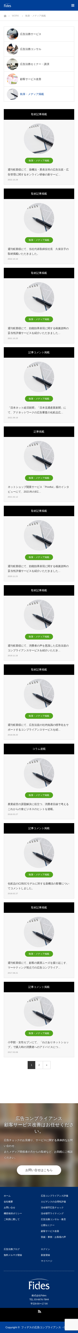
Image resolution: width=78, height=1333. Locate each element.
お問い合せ (9, 1207)
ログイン (45, 1249)
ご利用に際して (12, 1219)
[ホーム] (5, 14)
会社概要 (8, 1201)
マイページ (46, 1261)
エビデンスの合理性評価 (53, 1201)
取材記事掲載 (39, 114)
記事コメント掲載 (39, 352)
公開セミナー (48, 1225)
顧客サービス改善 (50, 1231)
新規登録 (45, 1255)
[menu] (72, 5)
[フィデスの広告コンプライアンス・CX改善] (26, 5)
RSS (39, 1311)
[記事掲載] (39, 456)
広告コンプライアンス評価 (54, 1195)
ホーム (7, 1195)
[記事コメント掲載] (39, 377)
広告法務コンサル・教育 (53, 1219)
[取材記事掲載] (39, 139)
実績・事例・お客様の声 (53, 1237)
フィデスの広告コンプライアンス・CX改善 (47, 1327)
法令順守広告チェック (52, 1207)
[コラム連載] (39, 773)
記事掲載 (39, 431)
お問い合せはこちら (39, 1170)
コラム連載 (39, 748)
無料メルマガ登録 (13, 1255)
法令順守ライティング (52, 1213)
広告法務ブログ (12, 1249)
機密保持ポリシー (13, 1213)
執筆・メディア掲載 (39, 160)
